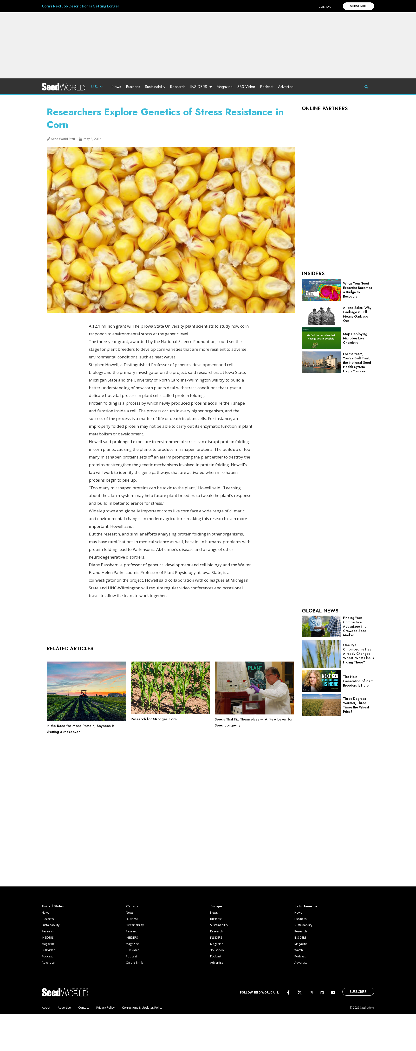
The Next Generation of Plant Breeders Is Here (358, 681)
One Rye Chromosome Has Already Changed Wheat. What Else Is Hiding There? (358, 654)
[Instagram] (310, 992)
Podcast (266, 86)
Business (133, 86)
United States (53, 906)
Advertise (285, 86)
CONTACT (325, 6)
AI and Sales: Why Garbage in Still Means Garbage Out (357, 314)
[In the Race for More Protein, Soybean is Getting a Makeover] (86, 719)
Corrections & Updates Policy (142, 1008)
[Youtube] (333, 992)
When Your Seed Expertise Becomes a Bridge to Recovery (357, 290)
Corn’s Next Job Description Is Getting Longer (80, 6)
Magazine (225, 86)
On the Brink (134, 963)
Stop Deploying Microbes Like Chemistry (355, 338)
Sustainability (155, 86)
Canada (132, 906)
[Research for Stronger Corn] (170, 713)
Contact (83, 1008)
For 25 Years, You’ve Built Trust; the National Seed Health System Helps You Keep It (357, 362)
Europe (216, 906)
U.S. (94, 86)
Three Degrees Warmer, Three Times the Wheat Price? (356, 705)
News (116, 86)
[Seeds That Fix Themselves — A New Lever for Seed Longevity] (254, 713)
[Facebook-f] (288, 992)
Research (177, 86)
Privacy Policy (105, 1008)
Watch (298, 950)
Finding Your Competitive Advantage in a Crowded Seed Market (354, 626)
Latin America (306, 906)
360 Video (246, 86)
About (46, 1008)
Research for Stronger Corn (154, 719)
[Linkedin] (321, 992)
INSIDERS (198, 86)
